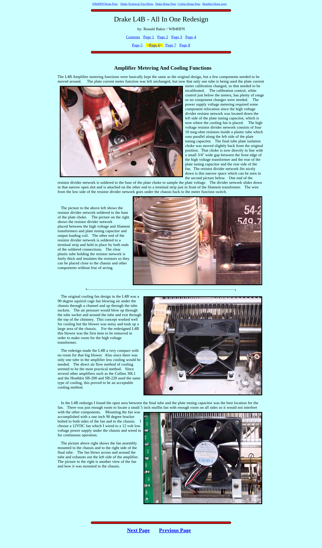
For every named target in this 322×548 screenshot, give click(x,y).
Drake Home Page (165, 3)
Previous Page (175, 530)
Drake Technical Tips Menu (136, 3)
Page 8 (184, 45)
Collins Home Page (189, 3)
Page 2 (162, 37)
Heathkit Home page (214, 3)
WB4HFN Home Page (105, 3)
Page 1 (148, 37)
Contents (133, 37)
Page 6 (154, 45)
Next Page (138, 530)
